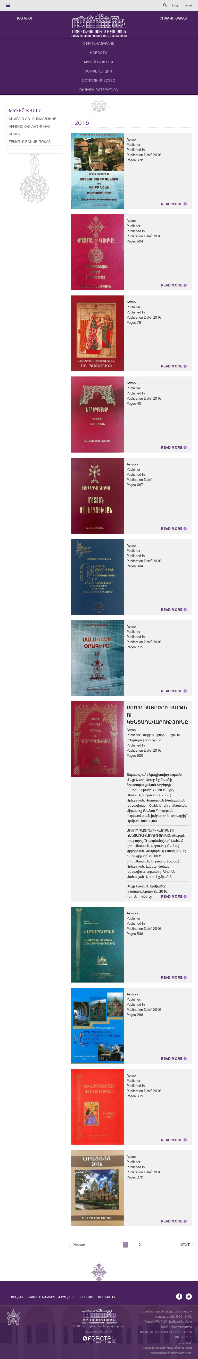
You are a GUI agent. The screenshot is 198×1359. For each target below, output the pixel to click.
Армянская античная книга (30, 130)
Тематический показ (30, 142)
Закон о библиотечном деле (52, 1297)
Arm (188, 5)
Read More (172, 204)
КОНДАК (17, 1297)
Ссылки (86, 1297)
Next (184, 1244)
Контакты (106, 1297)
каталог (25, 18)
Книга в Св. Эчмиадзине (32, 119)
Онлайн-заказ (173, 18)
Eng (175, 5)
